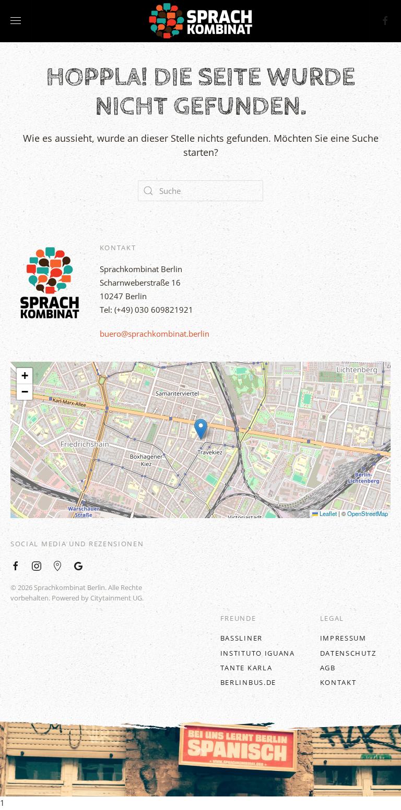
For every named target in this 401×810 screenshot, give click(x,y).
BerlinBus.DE (248, 682)
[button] (200, 429)
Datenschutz (348, 653)
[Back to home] (200, 21)
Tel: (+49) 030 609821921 (146, 309)
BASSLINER (241, 638)
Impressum (343, 638)
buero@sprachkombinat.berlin (154, 333)
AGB (328, 667)
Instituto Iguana (257, 653)
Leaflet (327, 513)
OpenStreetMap (367, 513)
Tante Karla (246, 667)
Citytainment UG (116, 598)
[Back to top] (200, 752)
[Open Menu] (15, 21)
